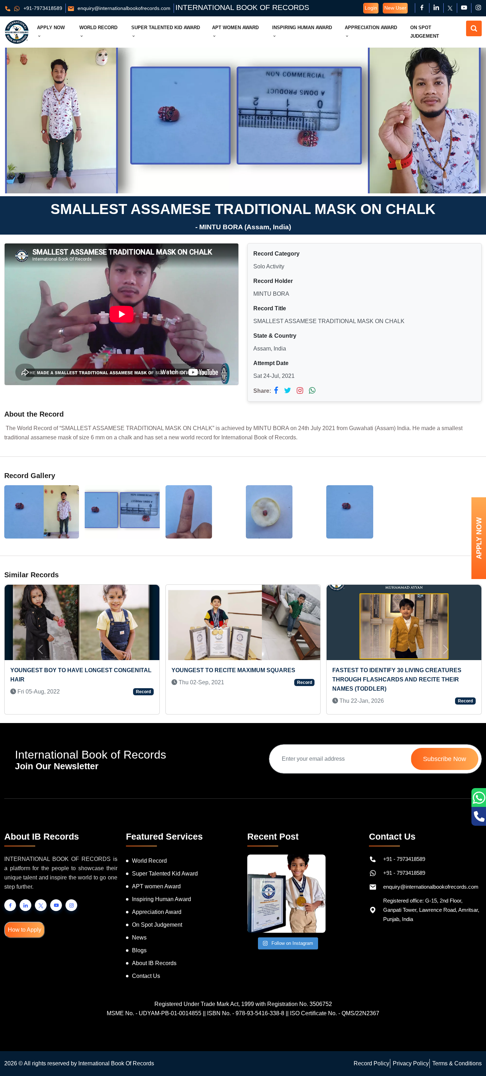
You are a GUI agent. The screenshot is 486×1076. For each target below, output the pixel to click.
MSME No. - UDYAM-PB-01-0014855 (154, 1013)
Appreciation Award (371, 27)
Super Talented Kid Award (165, 27)
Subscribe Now (444, 758)
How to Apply (24, 930)
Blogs (139, 950)
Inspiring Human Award (302, 27)
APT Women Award (235, 27)
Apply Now (51, 27)
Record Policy (371, 1063)
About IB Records (154, 963)
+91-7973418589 (42, 8)
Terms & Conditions (457, 1063)
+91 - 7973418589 (404, 859)
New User (395, 8)
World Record (98, 27)
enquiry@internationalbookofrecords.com (123, 8)
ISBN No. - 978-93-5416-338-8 (245, 1013)
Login (371, 8)
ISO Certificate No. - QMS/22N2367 (334, 1013)
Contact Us (146, 976)
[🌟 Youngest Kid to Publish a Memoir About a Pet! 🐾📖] (286, 894)
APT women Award (156, 886)
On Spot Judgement (424, 32)
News (139, 938)
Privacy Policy (411, 1063)
